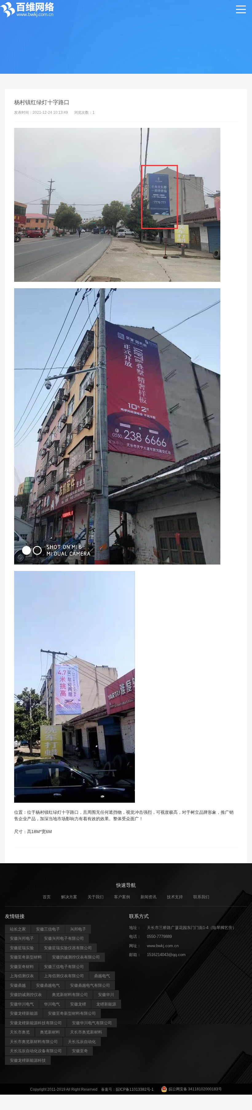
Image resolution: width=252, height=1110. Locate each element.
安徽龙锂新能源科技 (28, 1060)
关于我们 (96, 897)
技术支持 (175, 897)
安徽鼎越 (18, 985)
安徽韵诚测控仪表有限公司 (76, 957)
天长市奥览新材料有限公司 (34, 1041)
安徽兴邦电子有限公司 (64, 938)
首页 (47, 897)
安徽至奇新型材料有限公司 (72, 1013)
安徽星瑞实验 (22, 948)
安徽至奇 (80, 1051)
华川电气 (52, 1004)
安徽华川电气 (22, 1004)
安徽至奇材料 (22, 966)
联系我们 (201, 897)
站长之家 (18, 929)
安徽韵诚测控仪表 (26, 994)
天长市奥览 (20, 1032)
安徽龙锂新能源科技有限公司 (36, 1023)
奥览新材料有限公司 (70, 994)
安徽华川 (106, 994)
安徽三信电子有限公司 (64, 966)
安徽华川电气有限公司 (92, 1023)
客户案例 (122, 897)
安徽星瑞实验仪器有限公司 (68, 948)
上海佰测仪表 (22, 976)
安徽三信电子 (48, 929)
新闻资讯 (148, 897)
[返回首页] (27, 9)
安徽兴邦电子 (22, 938)
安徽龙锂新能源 (24, 1013)
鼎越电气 (102, 976)
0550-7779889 (159, 936)
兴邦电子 (78, 929)
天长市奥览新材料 (86, 1032)
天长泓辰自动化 (82, 1041)
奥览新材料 (50, 1032)
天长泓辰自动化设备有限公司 (36, 1051)
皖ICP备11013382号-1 (135, 1089)
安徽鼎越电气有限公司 (90, 985)
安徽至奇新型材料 (26, 957)
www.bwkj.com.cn (163, 945)
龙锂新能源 (106, 1004)
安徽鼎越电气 (48, 985)
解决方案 (69, 897)
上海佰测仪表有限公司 (64, 976)
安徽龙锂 (78, 1004)
